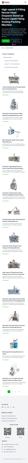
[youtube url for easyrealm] (2, 407)
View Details (5, 95)
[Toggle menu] (25, 2)
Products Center (7, 57)
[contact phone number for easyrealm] (5, 407)
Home (2, 47)
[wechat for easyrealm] (13, 407)
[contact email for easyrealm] (8, 407)
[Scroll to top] (24, 460)
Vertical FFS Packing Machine (12, 64)
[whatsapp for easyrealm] (11, 407)
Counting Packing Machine (11, 67)
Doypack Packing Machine (11, 60)
